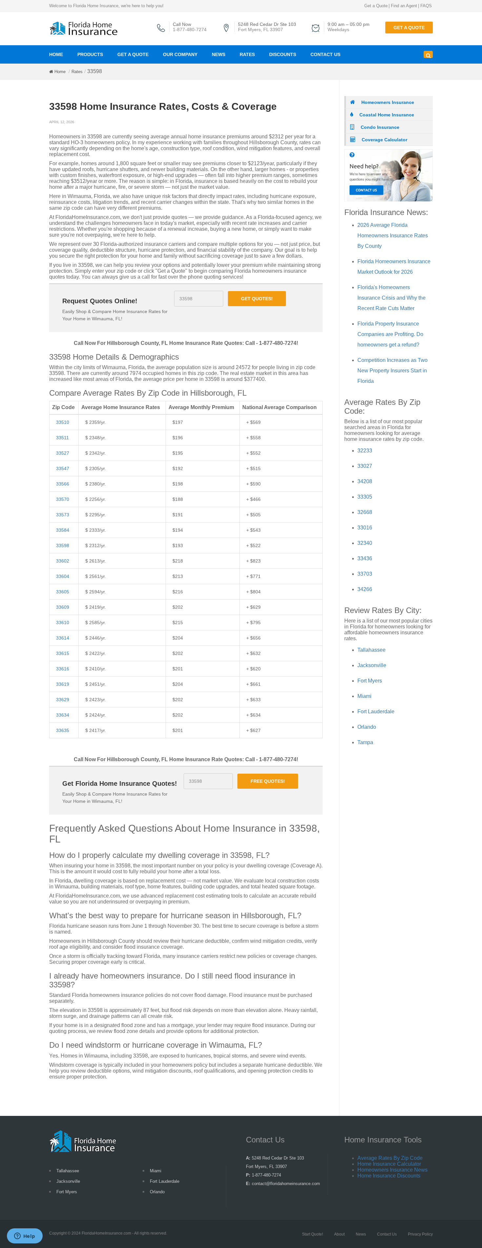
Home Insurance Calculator (389, 1164)
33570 (62, 499)
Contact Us (325, 54)
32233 (364, 450)
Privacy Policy (420, 1234)
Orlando (366, 727)
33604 (62, 576)
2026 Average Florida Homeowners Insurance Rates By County (392, 235)
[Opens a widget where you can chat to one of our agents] (25, 1236)
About (339, 1234)
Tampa (365, 742)
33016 (364, 527)
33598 (62, 545)
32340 (364, 543)
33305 (364, 497)
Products (90, 54)
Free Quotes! (268, 781)
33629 (62, 699)
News (218, 54)
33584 (62, 530)
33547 (62, 468)
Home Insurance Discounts (388, 1176)
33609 (62, 607)
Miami (364, 696)
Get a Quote (376, 5)
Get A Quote (133, 54)
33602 (62, 561)
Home (56, 54)
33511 (62, 437)
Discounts (282, 54)
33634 (62, 715)
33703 (364, 574)
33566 (62, 483)
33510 (62, 422)
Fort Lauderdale (375, 711)
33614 (62, 638)
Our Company (180, 54)
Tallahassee (371, 650)
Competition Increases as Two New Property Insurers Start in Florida (392, 370)
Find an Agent (404, 5)
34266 (364, 589)
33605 (62, 591)
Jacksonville (371, 665)
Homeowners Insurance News (392, 1170)
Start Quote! (312, 1234)
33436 (364, 558)
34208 (364, 481)
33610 (62, 622)
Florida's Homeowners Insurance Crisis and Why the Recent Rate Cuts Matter (391, 298)
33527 (62, 453)
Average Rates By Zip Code (390, 1158)
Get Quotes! (257, 298)
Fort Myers (369, 680)
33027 (364, 466)
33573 (62, 514)
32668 (364, 512)
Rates (247, 54)
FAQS (426, 5)
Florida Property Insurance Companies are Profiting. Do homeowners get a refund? (390, 334)
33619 (62, 684)
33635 (62, 730)
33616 (62, 668)
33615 (62, 653)
